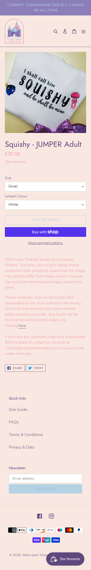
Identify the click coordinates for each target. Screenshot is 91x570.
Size (8, 178)
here (22, 325)
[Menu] (83, 31)
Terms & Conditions (26, 434)
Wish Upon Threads (36, 555)
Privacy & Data (21, 447)
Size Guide (18, 409)
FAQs (14, 422)
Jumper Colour (16, 196)
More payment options (45, 243)
